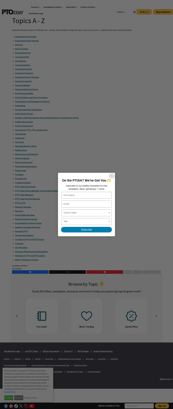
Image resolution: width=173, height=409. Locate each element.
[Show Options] (109, 213)
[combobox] (85, 213)
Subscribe (86, 229)
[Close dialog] (112, 176)
